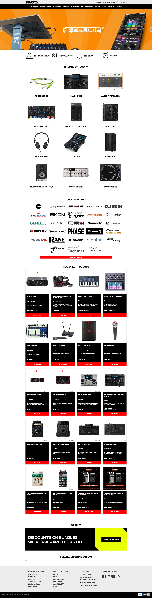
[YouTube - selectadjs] (112, 575)
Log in (104, 2)
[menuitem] (34, 6)
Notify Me (63, 315)
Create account (111, 2)
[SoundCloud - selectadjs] (117, 575)
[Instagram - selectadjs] (107, 575)
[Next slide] (151, 29)
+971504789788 (87, 574)
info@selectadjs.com (89, 579)
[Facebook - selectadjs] (103, 575)
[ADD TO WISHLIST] (36, 272)
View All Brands (76, 257)
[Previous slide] (1, 29)
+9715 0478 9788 (87, 577)
